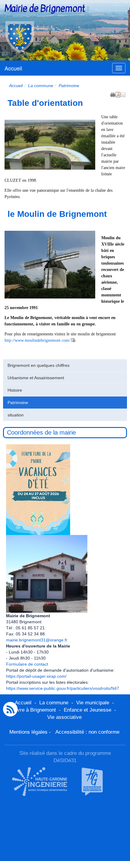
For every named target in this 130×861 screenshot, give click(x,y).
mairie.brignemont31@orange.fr (36, 640)
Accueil (13, 68)
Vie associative (64, 717)
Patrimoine (18, 402)
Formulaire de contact (27, 664)
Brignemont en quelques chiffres (39, 365)
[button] (123, 94)
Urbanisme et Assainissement (36, 377)
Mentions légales (28, 732)
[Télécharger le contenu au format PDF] (118, 94)
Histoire (15, 390)
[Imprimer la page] (112, 94)
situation (16, 415)
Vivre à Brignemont (34, 710)
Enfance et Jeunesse (87, 710)
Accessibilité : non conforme (87, 732)
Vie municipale (92, 703)
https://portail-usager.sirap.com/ (36, 676)
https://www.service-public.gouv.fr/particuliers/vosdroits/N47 (62, 688)
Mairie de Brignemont (45, 8)
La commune (40, 85)
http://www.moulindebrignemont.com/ (37, 340)
